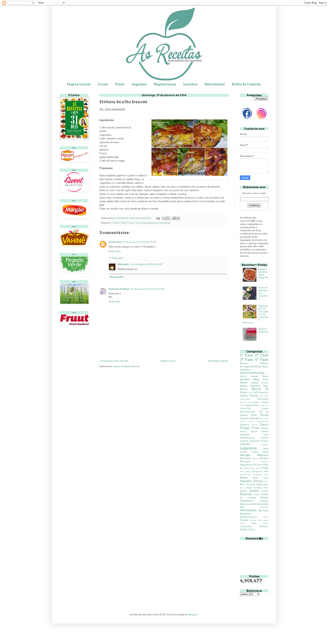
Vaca (254, 523)
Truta (242, 523)
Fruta (255, 428)
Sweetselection (248, 516)
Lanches (190, 84)
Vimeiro (263, 526)
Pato (266, 474)
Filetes (255, 425)
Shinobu (123, 264)
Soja (260, 510)
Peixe (120, 84)
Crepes (264, 408)
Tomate (244, 520)
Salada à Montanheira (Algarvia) (263, 275)
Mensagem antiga (218, 360)
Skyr (242, 507)
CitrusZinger (254, 402)
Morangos (245, 461)
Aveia (265, 376)
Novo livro (258, 465)
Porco (242, 488)
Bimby (243, 385)
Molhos (263, 458)
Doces (264, 415)
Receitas (246, 494)
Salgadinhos (246, 500)
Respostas (117, 258)
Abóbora (264, 363)
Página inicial (79, 84)
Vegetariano (246, 526)
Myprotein (246, 464)
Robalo (256, 494)
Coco (242, 405)
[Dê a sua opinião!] (167, 218)
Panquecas (257, 471)
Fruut (254, 431)
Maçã (265, 452)
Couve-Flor (245, 408)
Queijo (167, 223)
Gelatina (244, 434)
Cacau (250, 392)
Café (255, 392)
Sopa (265, 510)
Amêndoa (245, 369)
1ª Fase (114, 223)
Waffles (244, 529)
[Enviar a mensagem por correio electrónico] (157, 218)
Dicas (254, 415)
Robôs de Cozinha (246, 84)
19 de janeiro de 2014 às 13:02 (139, 241)
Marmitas (245, 458)
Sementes (262, 503)
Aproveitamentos (252, 372)
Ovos (160, 223)
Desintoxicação (247, 412)
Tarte (265, 517)
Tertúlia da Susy (119, 288)
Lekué (243, 451)
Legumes (139, 84)
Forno (144, 223)
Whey (251, 529)
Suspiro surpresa (263, 330)
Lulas (255, 451)
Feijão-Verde (262, 421)
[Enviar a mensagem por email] (164, 218)
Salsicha (244, 503)
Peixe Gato (260, 478)
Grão (265, 434)
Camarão (263, 392)
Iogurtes (254, 440)
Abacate (244, 363)
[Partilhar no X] (171, 218)
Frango (245, 428)
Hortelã (264, 437)
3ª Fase (129, 223)
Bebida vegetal (249, 382)
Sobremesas (214, 84)
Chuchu (243, 402)
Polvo (265, 484)
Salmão (264, 500)
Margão (245, 455)
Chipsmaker (245, 399)
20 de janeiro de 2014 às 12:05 (147, 288)
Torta (259, 520)
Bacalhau (245, 379)
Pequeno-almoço (251, 481)
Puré (266, 488)
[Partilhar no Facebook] (175, 218)
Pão (266, 471)
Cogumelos (252, 405)
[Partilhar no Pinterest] (178, 218)
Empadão (244, 418)
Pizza (259, 484)
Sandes (253, 504)
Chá (261, 396)
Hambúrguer (247, 437)
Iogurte (244, 440)
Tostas (265, 520)
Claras (264, 402)
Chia (266, 396)
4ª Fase (137, 223)
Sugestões (245, 513)
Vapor (265, 523)
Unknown (115, 241)
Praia (249, 487)
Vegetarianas (165, 84)
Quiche (264, 491)
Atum (254, 376)
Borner (244, 389)
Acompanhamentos (251, 366)
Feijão (250, 421)
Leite (265, 448)
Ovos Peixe (245, 471)
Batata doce (260, 379)
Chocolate (262, 398)
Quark (243, 490)
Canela (244, 395)
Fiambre (244, 424)
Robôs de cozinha (254, 496)
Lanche (245, 444)
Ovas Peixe (255, 468)
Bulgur (243, 392)
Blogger (193, 614)
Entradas (254, 418)
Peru (242, 484)
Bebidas (264, 383)
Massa (255, 458)
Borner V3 (260, 389)
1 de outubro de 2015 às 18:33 (146, 264)
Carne (103, 84)
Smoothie (264, 507)
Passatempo (245, 474)
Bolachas (255, 385)
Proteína (258, 488)
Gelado (264, 431)
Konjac (264, 440)
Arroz (243, 376)
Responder (115, 251)
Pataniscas (257, 474)
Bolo (265, 385)
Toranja (253, 520)
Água (265, 366)
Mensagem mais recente (114, 360)
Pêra (266, 481)
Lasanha (264, 444)
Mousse (264, 462)
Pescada (251, 484)
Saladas (264, 497)
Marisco (262, 455)
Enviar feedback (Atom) (126, 366)
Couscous (264, 405)
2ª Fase (122, 223)
